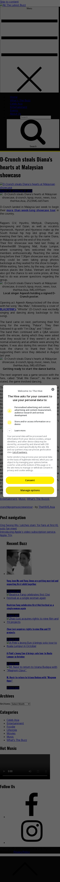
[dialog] (30, 441)
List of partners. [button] (19, 452)
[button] (30, 430)
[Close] (53, 389)
